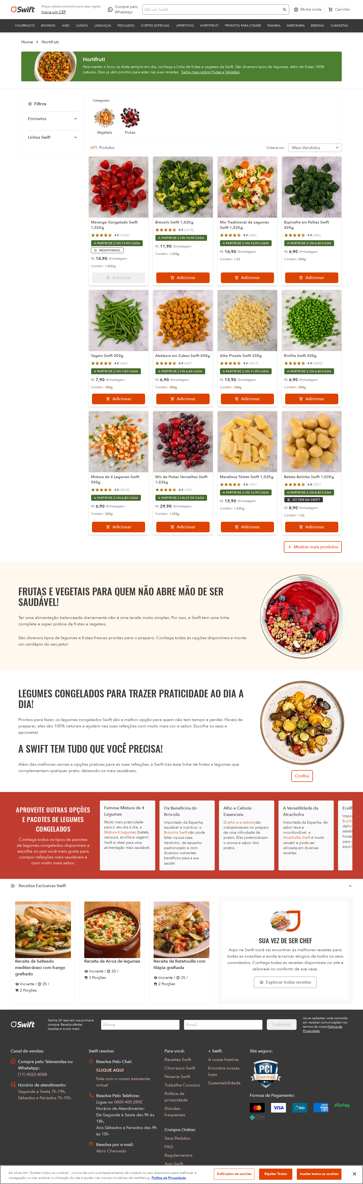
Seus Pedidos (177, 1138)
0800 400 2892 (128, 1102)
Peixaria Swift (177, 1077)
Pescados (125, 25)
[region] (181, 1174)
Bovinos (48, 25)
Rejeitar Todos (275, 1174)
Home (27, 42)
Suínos (82, 25)
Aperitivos (185, 25)
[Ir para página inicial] (23, 9)
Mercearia (296, 25)
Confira (302, 776)
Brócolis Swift (175, 832)
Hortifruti (209, 25)
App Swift (173, 1164)
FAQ (168, 1147)
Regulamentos (178, 1155)
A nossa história (223, 1060)
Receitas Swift (177, 1060)
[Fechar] (354, 1174)
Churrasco (25, 25)
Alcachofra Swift (296, 837)
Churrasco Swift (179, 1068)
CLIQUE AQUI (110, 1070)
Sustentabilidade (224, 1083)
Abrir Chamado (111, 1151)
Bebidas (317, 25)
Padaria (273, 25)
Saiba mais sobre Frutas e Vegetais (210, 72)
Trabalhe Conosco (182, 1085)
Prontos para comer (243, 25)
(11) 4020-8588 (32, 1074)
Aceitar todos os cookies (319, 1174)
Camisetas (339, 25)
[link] (53, 12)
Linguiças (102, 25)
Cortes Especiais (155, 25)
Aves (66, 25)
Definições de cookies (234, 1174)
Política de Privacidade (168, 1178)
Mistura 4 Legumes (120, 832)
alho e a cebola (241, 822)
